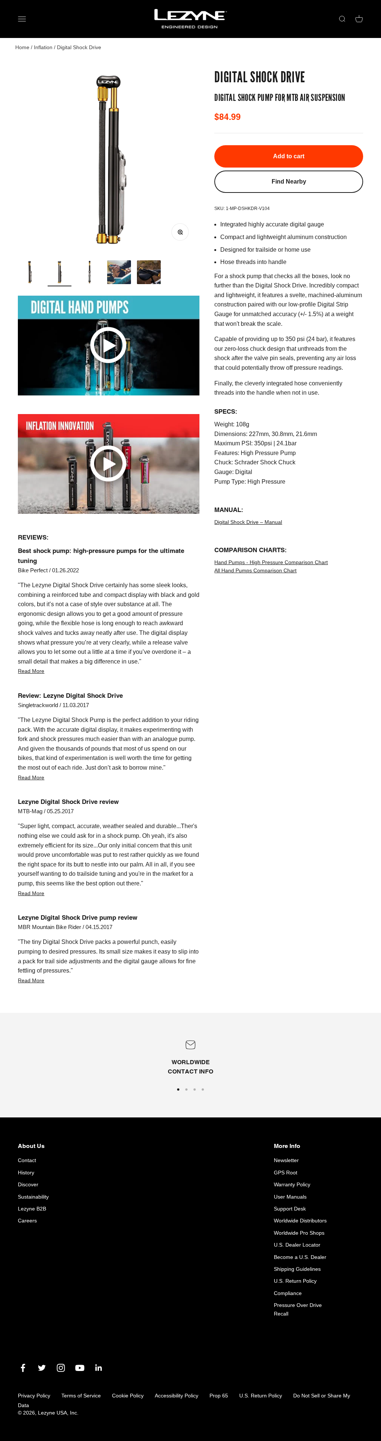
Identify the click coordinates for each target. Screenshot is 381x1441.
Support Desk (290, 1209)
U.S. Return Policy (295, 1281)
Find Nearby (289, 181)
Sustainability (33, 1197)
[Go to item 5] (149, 273)
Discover (28, 1184)
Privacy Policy (34, 1396)
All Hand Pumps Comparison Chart (255, 570)
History (26, 1173)
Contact (27, 1160)
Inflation (43, 47)
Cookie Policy (128, 1396)
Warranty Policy (292, 1184)
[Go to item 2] (59, 273)
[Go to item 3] (89, 273)
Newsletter (286, 1160)
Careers (27, 1221)
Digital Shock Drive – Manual (248, 522)
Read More (31, 671)
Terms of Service (81, 1396)
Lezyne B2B (32, 1209)
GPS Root (285, 1173)
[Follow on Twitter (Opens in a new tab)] (42, 1368)
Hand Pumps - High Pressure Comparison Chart (271, 562)
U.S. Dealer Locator (297, 1245)
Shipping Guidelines (297, 1269)
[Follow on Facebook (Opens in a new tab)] (23, 1368)
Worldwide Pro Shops (299, 1233)
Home (22, 47)
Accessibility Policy (176, 1396)
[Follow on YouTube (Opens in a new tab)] (80, 1368)
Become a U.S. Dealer (300, 1257)
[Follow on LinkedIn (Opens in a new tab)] (99, 1368)
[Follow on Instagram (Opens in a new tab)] (61, 1368)
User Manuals (290, 1197)
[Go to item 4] (119, 273)
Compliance (288, 1293)
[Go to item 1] (30, 273)
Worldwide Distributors (300, 1221)
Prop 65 (218, 1396)
